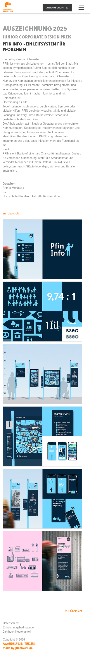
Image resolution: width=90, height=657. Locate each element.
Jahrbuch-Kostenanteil (17, 631)
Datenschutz (11, 623)
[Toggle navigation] (83, 7)
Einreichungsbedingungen (19, 627)
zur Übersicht (11, 213)
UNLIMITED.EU (19, 643)
